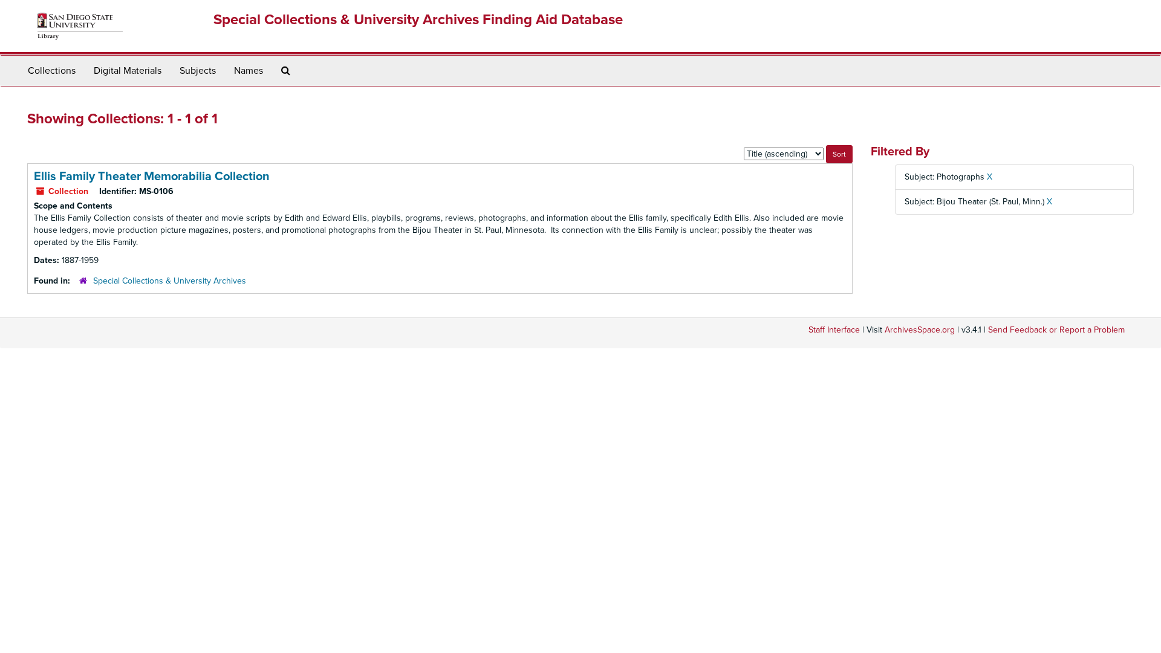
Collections (52, 71)
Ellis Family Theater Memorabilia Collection (152, 176)
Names (248, 71)
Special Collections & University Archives (169, 281)
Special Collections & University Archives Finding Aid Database (418, 19)
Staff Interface (834, 330)
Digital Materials (127, 71)
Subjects (198, 71)
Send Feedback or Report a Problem (1056, 330)
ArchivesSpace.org (920, 330)
